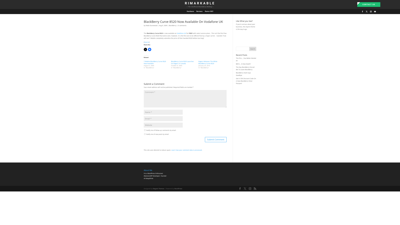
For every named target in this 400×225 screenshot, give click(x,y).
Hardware (190, 11)
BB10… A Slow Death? (243, 64)
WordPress (178, 189)
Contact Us (368, 4)
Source (146, 42)
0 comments (182, 25)
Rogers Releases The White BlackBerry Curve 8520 (207, 62)
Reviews (199, 11)
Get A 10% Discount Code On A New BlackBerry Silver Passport (246, 81)
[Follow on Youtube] (375, 11)
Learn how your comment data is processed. (186, 150)
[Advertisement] (274, 38)
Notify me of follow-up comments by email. (161, 130)
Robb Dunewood (151, 25)
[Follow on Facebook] (362, 11)
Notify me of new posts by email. (157, 134)
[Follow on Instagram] (370, 11)
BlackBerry (172, 25)
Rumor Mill (209, 11)
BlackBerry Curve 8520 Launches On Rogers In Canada (182, 62)
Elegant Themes (158, 189)
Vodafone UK (181, 33)
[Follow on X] (366, 11)
